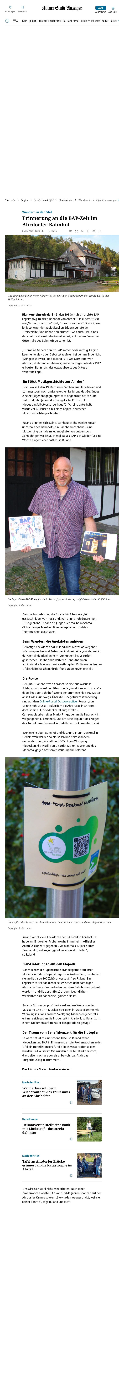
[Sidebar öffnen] (15, 21)
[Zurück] (7, 21)
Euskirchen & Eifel (43, 200)
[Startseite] (62, 8)
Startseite (10, 200)
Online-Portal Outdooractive (58, 701)
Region (25, 200)
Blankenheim (66, 200)
